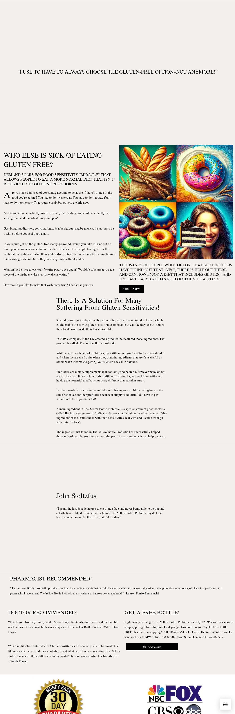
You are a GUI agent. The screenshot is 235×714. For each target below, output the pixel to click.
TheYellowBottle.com (214, 632)
